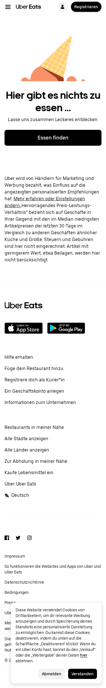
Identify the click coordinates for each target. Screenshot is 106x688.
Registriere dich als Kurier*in (35, 379)
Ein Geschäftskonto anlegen (34, 391)
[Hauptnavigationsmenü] (8, 7)
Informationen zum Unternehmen (40, 402)
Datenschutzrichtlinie (24, 582)
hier (84, 655)
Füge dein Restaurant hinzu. (34, 368)
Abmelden (51, 674)
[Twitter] (18, 538)
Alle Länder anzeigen (27, 450)
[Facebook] (7, 538)
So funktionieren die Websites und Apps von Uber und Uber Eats (53, 569)
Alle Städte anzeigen (26, 438)
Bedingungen (17, 592)
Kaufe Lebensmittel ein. (29, 472)
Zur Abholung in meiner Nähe (36, 461)
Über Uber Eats (20, 484)
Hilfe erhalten (19, 357)
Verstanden (83, 674)
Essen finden (53, 138)
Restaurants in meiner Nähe (34, 427)
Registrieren (86, 7)
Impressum (15, 556)
